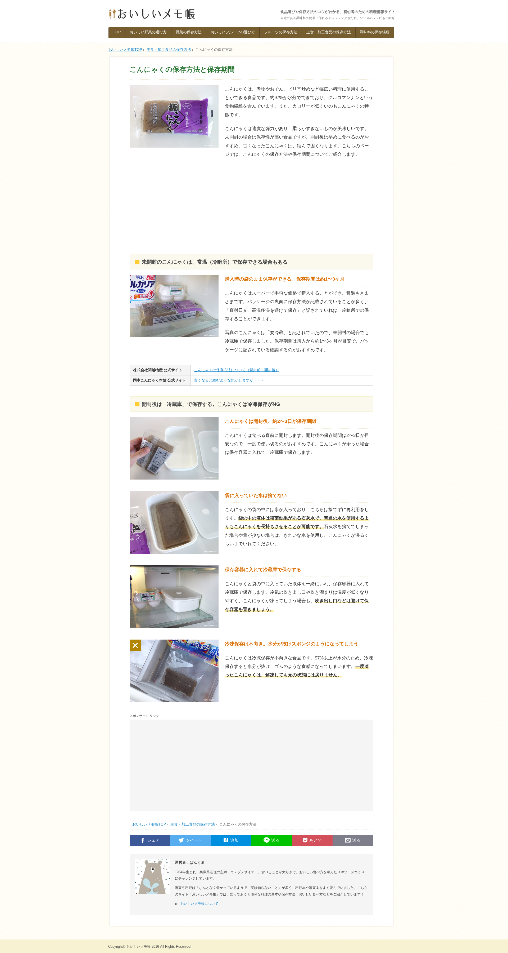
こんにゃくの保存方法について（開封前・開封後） (236, 370)
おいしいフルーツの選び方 (233, 32)
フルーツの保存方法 (280, 32)
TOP (117, 32)
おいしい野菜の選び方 (148, 32)
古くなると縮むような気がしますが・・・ (229, 380)
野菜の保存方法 (189, 32)
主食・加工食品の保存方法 (328, 32)
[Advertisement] (251, 206)
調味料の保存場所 (374, 32)
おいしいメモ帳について (199, 904)
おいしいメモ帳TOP (149, 824)
